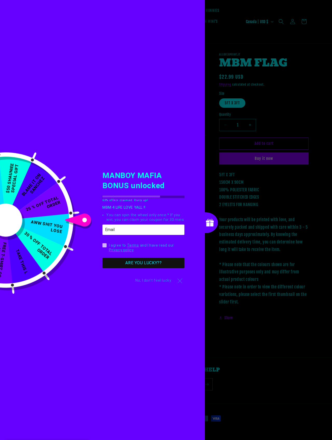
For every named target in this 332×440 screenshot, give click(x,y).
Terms (133, 245)
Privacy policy (121, 250)
